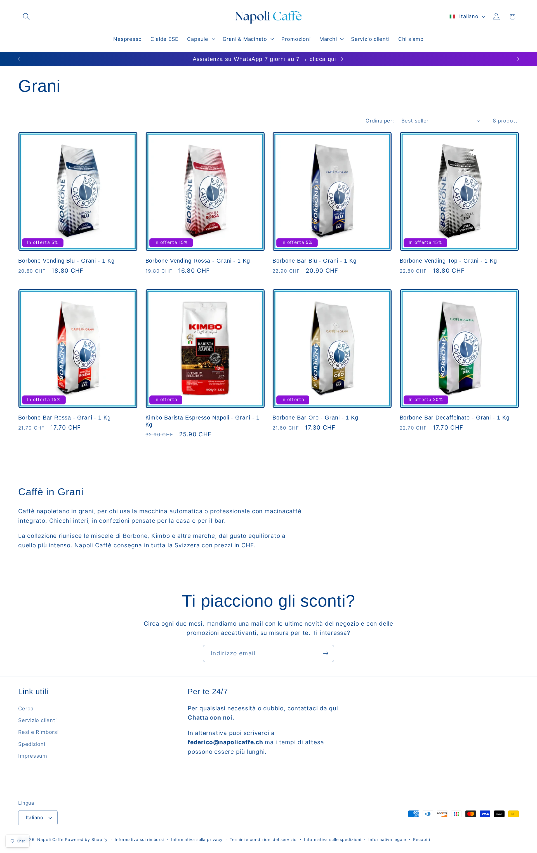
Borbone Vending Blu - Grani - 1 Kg (66, 261)
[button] (26, 17)
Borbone (135, 535)
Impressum (32, 756)
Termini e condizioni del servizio (263, 839)
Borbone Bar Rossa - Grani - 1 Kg (64, 417)
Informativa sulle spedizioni (332, 839)
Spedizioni (31, 744)
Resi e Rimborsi (38, 732)
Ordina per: (380, 120)
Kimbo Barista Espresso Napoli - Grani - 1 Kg (202, 421)
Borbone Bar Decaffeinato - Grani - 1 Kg (455, 417)
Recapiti (421, 839)
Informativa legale (387, 839)
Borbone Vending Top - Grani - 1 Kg (448, 261)
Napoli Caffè (50, 839)
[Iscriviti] (326, 653)
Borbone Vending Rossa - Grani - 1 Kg (197, 261)
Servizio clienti (37, 720)
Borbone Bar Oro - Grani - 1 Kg (315, 417)
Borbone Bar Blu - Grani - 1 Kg (314, 261)
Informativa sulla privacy (197, 839)
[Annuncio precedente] (19, 59)
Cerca (26, 708)
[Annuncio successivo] (518, 59)
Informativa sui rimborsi (139, 839)
